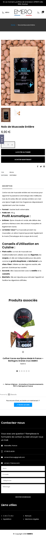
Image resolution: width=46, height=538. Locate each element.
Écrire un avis (25, 405)
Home (13, 25)
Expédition (7, 519)
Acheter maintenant (23, 160)
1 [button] (17, 371)
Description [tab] (7, 186)
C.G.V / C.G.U (8, 516)
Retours (28, 516)
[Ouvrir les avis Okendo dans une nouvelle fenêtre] (8, 394)
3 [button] (21, 371)
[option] (23, 339)
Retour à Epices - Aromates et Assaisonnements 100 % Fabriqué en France (24, 385)
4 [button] (24, 371)
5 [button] (26, 371)
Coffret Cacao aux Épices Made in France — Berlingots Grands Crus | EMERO (23, 359)
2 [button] (19, 371)
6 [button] (28, 371)
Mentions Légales (32, 519)
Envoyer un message (23, 497)
